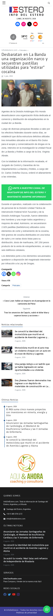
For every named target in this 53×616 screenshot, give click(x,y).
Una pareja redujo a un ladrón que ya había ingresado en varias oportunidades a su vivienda (32, 367)
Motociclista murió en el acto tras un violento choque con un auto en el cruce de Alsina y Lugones (33, 351)
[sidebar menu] (3, 3)
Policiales (23, 50)
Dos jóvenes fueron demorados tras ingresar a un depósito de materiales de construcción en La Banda (33, 383)
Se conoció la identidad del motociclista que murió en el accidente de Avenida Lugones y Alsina (31, 334)
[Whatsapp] (13, 274)
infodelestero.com (9, 50)
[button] (47, 609)
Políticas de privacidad (26, 613)
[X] (9, 274)
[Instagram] (18, 274)
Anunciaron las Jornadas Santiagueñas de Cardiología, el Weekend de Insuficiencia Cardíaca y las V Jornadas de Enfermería (24, 534)
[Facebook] (4, 274)
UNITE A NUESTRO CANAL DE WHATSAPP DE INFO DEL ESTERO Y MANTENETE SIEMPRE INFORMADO (26, 192)
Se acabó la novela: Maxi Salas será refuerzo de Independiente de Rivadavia (25, 560)
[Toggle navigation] (50, 3)
